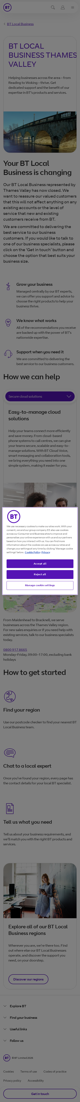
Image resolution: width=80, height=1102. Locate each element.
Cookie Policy (32, 552)
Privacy (45, 552)
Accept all (40, 563)
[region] (40, 551)
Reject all (40, 574)
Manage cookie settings (40, 585)
